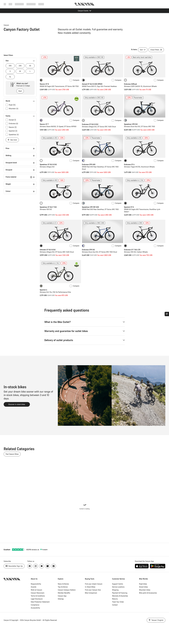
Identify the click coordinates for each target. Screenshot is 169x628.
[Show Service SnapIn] (167, 314)
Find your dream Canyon (93, 584)
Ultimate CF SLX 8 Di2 (48, 250)
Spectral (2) (13, 131)
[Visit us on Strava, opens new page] (47, 566)
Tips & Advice (63, 587)
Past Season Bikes (12, 454)
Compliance (35, 605)
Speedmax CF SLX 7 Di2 (48, 207)
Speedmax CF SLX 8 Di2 (48, 164)
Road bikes (143, 584)
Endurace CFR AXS (88, 164)
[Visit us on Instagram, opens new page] (35, 566)
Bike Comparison (91, 593)
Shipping (115, 590)
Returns (115, 599)
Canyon (6, 25)
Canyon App (62, 596)
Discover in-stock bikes (16, 404)
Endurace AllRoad (130, 84)
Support (41, 4)
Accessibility (35, 608)
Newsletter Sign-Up (15, 566)
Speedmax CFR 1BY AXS (90, 207)
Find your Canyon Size (93, 590)
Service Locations (118, 587)
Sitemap (61, 599)
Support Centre (117, 584)
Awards (33, 587)
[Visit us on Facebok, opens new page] (29, 566)
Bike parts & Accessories (148, 593)
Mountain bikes (144, 590)
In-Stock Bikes (90, 587)
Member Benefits (64, 593)
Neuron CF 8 (44, 84)
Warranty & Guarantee (120, 596)
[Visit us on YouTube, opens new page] (41, 566)
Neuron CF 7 (44, 124)
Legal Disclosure (37, 599)
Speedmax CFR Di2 (131, 124)
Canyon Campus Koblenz (67, 590)
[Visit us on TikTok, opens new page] (53, 566)
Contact (115, 605)
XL (10, 77)
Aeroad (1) (12, 120)
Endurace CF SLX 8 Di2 (90, 124)
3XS (10, 66)
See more (13, 140)
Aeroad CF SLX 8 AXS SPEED (92, 84)
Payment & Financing (119, 593)
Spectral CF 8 (129, 207)
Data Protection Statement (40, 602)
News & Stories (63, 584)
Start (20, 91)
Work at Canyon (36, 590)
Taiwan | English (157, 620)
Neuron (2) (13, 127)
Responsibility (36, 584)
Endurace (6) (13, 123)
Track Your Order (118, 602)
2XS (20, 66)
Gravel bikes (143, 587)
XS (30, 66)
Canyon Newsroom (37, 593)
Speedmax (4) (14, 134)
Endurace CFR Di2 (88, 250)
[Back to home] (84, 4)
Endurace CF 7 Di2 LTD (132, 250)
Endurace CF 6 (129, 164)
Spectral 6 (43, 290)
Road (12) (12, 105)
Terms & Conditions (38, 596)
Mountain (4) (13, 108)
